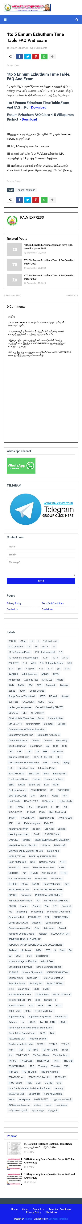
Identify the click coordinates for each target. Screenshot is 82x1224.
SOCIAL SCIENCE (62, 994)
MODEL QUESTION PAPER (42, 856)
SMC (36, 989)
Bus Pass (13, 702)
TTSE (29, 1083)
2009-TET (13, 663)
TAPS (42, 1033)
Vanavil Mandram (53, 1094)
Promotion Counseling (59, 911)
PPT (55, 906)
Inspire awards (46, 818)
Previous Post (13, 295)
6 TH (11, 668)
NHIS (61, 867)
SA (70, 950)
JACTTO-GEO (65, 818)
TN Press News (41, 1055)
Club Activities (55, 718)
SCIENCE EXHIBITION (57, 972)
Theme (28, 1219)
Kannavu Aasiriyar (18, 829)
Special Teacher (17, 1005)
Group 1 (44, 795)
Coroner (48, 740)
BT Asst (53, 696)
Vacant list (34, 1094)
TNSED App (26, 1060)
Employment (59, 773)
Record (62, 928)
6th (19, 668)
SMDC (46, 989)
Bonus (12, 690)
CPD (55, 746)
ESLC (11, 784)
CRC (11, 751)
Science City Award (32, 972)
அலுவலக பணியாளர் (61, 1099)
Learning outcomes (18, 834)
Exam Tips (34, 784)
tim (10, 1055)
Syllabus (13, 1022)
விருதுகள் (53, 1110)
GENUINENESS (38, 790)
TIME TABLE (22, 1055)
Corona (35, 740)
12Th (55, 657)
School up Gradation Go (48, 967)
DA (37, 751)
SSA (31, 1005)
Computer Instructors (48, 735)
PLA (46, 906)
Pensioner (26, 895)
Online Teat (41, 878)
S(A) (62, 950)
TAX (52, 1033)
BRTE (42, 696)
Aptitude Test (31, 679)
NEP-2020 (14, 867)
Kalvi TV (48, 823)
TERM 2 (53, 1044)
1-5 (29, 646)
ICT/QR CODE (15, 812)
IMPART (13, 818)
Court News (36, 746)
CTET (28, 751)
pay (67, 884)
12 (60, 652)
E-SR (11, 768)
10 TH (45, 646)
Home (14, 1209)
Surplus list (61, 1016)
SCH (29, 956)
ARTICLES (47, 679)
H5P (65, 795)
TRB (66, 1066)
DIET (59, 757)
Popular (12, 1136)
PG (37, 900)
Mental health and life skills (23, 845)
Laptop (61, 829)
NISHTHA (13, 873)
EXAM (21, 784)
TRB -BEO (13, 1072)
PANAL (35, 884)
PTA (47, 917)
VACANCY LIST (16, 1094)
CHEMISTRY (37, 713)
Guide (55, 795)
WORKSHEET (41, 1099)
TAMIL (62, 1022)
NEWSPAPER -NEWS (43, 867)
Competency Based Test (21, 735)
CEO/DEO (13, 713)
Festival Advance (17, 790)
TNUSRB (68, 1060)
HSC (29, 806)
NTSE (63, 873)
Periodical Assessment (20, 900)
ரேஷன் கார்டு (38, 1110)
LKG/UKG (13, 840)
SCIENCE (13, 972)
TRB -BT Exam (29, 1072)
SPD (37, 1000)
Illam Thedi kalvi (57, 812)
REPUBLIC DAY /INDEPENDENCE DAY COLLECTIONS (35, 945)
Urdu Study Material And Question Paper (29, 1088)
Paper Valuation (52, 884)
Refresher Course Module (21, 933)
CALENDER (28, 702)
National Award (47, 862)
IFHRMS (31, 812)
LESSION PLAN (51, 834)
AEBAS (44, 674)
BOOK (22, 690)
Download (38, 107)
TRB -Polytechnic (49, 1072)
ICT (65, 806)
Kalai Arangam (32, 823)
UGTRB (48, 1083)
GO (51, 790)
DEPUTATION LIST (43, 757)
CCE (50, 702)
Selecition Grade (17, 983)
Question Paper (53, 922)
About (25, 1209)
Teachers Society (37, 1038)
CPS (64, 746)
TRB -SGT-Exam (16, 1077)
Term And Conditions (53, 603)
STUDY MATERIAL (44, 1011)
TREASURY (60, 1077)
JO (18, 823)
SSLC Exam (14, 1011)
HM (10, 806)
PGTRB (12, 906)
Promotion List (16, 917)
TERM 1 (41, 1044)
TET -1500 (32, 1049)
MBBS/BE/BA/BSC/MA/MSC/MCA (52, 840)
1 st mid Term (50, 641)
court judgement (17, 746)
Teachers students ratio (21, 1044)
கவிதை (37, 1105)
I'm (57, 806)
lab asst (36, 829)
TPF (32, 1066)
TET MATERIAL (49, 1049)
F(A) (46, 784)
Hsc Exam (41, 806)
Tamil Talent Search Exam (22, 1033)
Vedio (11, 1099)
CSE (19, 751)
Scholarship (42, 956)
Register (43, 933)
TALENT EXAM (47, 1022)
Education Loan (26, 768)
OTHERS (13, 884)
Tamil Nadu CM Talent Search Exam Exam (30, 1027)
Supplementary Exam (40, 1016)
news (26, 867)
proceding (22, 911)
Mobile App (53, 851)
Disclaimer (47, 609)
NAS (32, 862)
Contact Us (12, 609)
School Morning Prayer (20, 967)
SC (10, 956)
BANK (21, 685)
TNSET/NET (43, 1060)
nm (24, 873)
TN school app (60, 1055)
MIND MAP (59, 845)
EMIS (46, 773)
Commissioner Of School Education (27, 729)
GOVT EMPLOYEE (18, 795)
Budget (65, 696)
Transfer (55, 1066)
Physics (24, 906)
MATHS (26, 840)
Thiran (65, 1049)
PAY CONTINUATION (19, 889)
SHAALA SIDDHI (55, 983)
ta (23, 1022)
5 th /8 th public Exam (51, 663)
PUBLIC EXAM (61, 917)
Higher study (65, 801)
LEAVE (36, 834)
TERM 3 (65, 1044)
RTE (48, 950)
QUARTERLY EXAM (18, 922)
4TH (33, 663)
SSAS (40, 1005)
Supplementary (16, 1016)
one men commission (20, 878)
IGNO (42, 812)
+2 (32, 641)
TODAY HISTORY (17, 1066)
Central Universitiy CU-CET (49, 707)
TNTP (56, 1060)
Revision (13, 950)
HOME (20, 806)
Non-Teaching (49, 873)
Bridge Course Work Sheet (22, 696)
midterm (45, 845)
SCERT (19, 956)
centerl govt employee (20, 707)
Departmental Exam (19, 757)
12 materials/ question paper (24, 657)
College (61, 724)
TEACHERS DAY (17, 1038)
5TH (69, 663)
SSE (49, 1005)
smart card (24, 989)
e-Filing (55, 762)
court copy (61, 740)
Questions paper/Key (19, 928)
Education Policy (46, 768)
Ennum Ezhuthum (19, 47)
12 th (45, 657)
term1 (12, 1049)
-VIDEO (12, 641)
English (36, 779)
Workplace (24, 1099)
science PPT (33, 978)
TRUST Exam (15, 1083)
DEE (45, 751)
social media (42, 994)
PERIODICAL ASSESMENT (48, 895)
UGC (38, 1083)
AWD (11, 685)
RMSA (38, 950)
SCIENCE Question (53, 978)
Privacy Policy (14, 603)
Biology (64, 685)
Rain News (48, 928)
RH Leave (26, 950)
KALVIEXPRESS (32, 217)
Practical (66, 906)
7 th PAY (30, 668)
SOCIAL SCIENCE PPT (20, 994)
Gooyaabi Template (58, 1219)
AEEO (56, 674)
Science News (16, 978)
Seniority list (36, 983)
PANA (25, 884)
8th (58, 668)
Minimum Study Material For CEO (26, 851)
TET (21, 1049)
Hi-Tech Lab (48, 801)
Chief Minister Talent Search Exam (26, 718)
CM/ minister (33, 724)
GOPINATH (63, 790)
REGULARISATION (60, 933)
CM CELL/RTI (15, 724)
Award (60, 679)
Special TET (50, 1000)
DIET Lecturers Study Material (24, 762)
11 (54, 646)
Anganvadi (14, 679)
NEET (63, 862)
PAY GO (12, 895)
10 (36, 646)
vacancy (59, 1088)
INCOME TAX (28, 818)
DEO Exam (57, 751)
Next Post (71, 295)
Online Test (56, 878)
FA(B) (56, 784)
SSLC (58, 1005)
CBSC (41, 702)
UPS (58, 1083)
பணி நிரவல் (61, 1105)
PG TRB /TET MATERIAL (56, 900)
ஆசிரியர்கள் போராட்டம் (19, 1105)
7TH (41, 668)
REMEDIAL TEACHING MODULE (25, 939)
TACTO (31, 1022)
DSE (45, 762)
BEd (31, 685)
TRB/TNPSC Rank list (39, 1077)
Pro (10, 911)
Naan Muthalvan (17, 862)
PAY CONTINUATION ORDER (48, 889)
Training (42, 1066)
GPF (33, 795)
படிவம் (48, 1105)
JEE (11, 823)
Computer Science (18, 740)
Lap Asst (49, 829)
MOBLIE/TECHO (17, 856)
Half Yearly (14, 801)
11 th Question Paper (19, 652)
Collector (48, 724)
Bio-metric (51, 685)
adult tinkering (29, 674)
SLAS (11, 989)
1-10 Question (16, 646)
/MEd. (23, 641)
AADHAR (13, 674)
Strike (28, 1011)
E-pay (66, 762)
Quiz (37, 928)
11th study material (45, 652)
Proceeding (37, 911)
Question (36, 922)
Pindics (36, 906)
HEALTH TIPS (31, 801)
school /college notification (23, 961)
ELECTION (34, 773)
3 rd (25, 663)
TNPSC (12, 1060)
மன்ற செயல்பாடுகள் (18, 1110)
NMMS (34, 873)
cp (47, 746)
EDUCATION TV (16, 773)
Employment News (18, 779)
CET (25, 713)
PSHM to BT (34, 917)
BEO (39, 685)
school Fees (47, 961)
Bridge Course (37, 690)
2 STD (65, 657)
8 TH (49, 668)
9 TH (67, 668)
